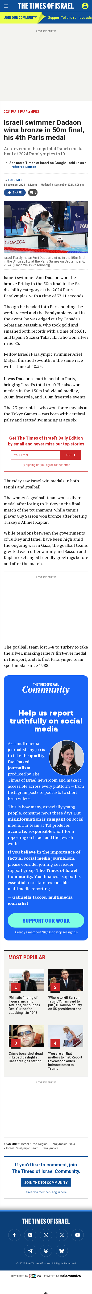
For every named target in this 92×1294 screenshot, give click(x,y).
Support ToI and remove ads (70, 18)
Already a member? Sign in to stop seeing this (46, 932)
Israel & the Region (34, 1144)
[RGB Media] (36, 1276)
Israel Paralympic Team (22, 1148)
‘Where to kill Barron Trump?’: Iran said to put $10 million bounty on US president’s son (65, 1003)
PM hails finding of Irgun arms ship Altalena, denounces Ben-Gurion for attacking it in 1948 (24, 1005)
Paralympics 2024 (62, 1144)
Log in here (59, 1192)
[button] (85, 6)
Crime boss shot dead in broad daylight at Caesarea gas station (26, 1057)
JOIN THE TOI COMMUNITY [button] (46, 1182)
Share (17, 192)
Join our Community (20, 18)
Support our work (46, 920)
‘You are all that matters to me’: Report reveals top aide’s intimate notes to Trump (65, 1061)
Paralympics (50, 1148)
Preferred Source (22, 167)
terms (66, 465)
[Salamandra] (70, 1275)
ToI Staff (15, 180)
